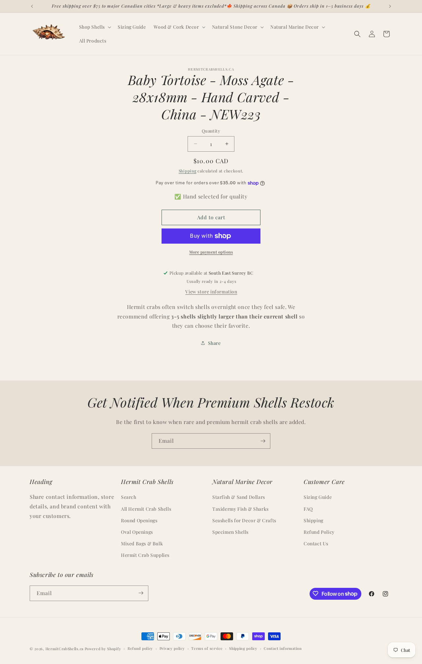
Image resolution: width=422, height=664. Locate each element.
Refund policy (140, 648)
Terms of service (207, 648)
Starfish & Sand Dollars (238, 497)
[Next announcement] (390, 6)
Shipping (187, 170)
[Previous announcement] (32, 6)
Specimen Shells (230, 532)
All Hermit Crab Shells (146, 509)
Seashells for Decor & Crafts (244, 520)
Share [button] (214, 343)
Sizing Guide (318, 497)
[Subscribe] (263, 441)
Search (128, 497)
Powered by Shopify (103, 648)
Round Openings (139, 520)
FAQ (308, 509)
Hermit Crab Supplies (145, 555)
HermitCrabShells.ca (64, 648)
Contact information (283, 648)
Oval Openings (137, 532)
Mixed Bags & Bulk (142, 544)
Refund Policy (319, 532)
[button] (94, 27)
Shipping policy (243, 648)
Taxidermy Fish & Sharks (240, 509)
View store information (211, 291)
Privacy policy (172, 648)
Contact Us (316, 544)
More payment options (211, 252)
